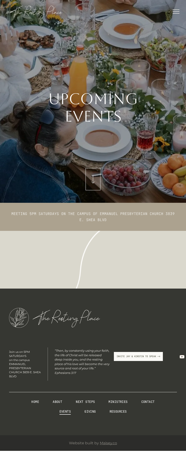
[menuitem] (35, 403)
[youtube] (182, 357)
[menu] (176, 11)
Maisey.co (108, 443)
